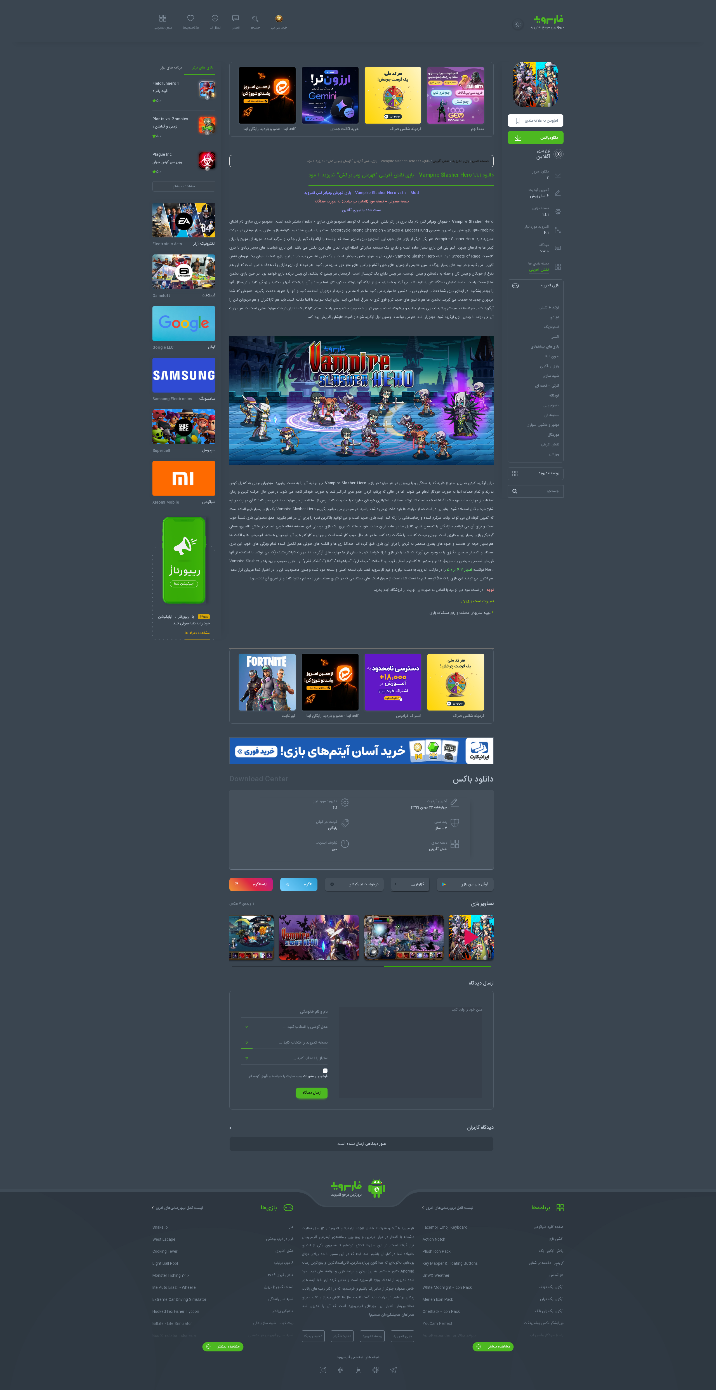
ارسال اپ (215, 27)
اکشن (554, 337)
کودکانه (554, 396)
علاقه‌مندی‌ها (191, 27)
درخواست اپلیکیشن (363, 884)
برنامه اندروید (372, 1336)
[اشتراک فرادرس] (393, 682)
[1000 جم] (455, 95)
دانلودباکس (549, 137)
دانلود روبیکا (313, 1336)
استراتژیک (551, 327)
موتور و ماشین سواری (542, 425)
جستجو (255, 27)
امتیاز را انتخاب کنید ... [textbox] (310, 1058)
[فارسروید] (358, 1190)
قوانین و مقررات (315, 1076)
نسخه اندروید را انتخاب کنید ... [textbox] (303, 1042)
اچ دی (554, 317)
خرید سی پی (279, 27)
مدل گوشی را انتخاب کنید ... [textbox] (305, 1027)
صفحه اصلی (480, 161)
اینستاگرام (260, 884)
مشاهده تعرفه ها (197, 633)
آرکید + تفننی (549, 308)
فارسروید (377, 570)
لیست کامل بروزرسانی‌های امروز (449, 1208)
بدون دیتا (552, 356)
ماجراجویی (551, 405)
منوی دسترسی (163, 27)
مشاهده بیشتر (498, 1347)
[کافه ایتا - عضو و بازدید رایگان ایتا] (267, 95)
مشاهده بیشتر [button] (184, 186)
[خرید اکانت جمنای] (330, 95)
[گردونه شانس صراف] (393, 95)
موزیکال (553, 435)
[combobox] (284, 1027)
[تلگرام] (393, 1370)
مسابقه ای (551, 415)
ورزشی (554, 454)
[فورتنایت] (267, 682)
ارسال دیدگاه (311, 1093)
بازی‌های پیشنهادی (545, 347)
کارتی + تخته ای (547, 386)
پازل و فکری (549, 366)
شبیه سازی (551, 376)
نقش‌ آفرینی (539, 270)
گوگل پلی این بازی (474, 884)
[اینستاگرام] (323, 1370)
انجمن (235, 27)
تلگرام (308, 884)
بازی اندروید (460, 161)
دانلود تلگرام (342, 1336)
